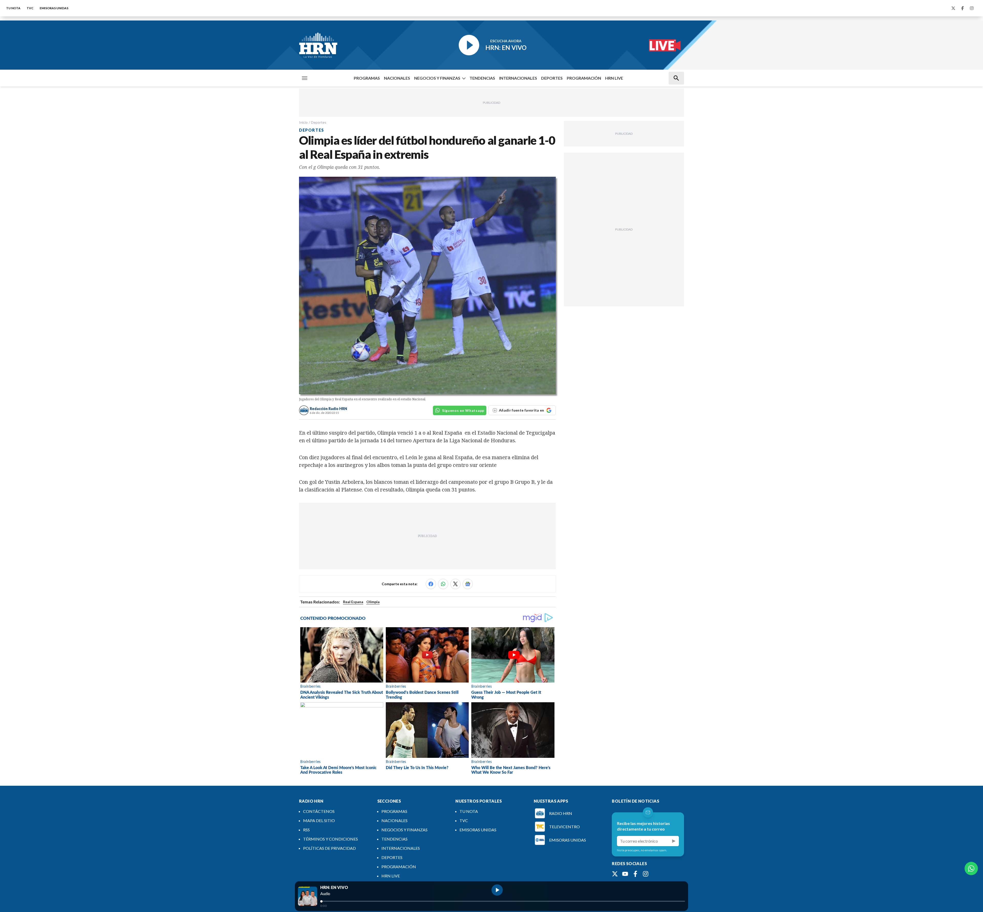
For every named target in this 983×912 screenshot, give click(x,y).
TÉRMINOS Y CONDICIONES (330, 838)
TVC (30, 8)
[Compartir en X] (455, 584)
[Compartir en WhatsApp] (443, 584)
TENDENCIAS (482, 78)
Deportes (318, 122)
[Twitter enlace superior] (953, 8)
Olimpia (373, 602)
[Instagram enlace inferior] (646, 874)
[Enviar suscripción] (674, 841)
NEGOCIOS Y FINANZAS (437, 78)
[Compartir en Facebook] (431, 584)
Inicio (303, 122)
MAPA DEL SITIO (319, 820)
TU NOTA (13, 8)
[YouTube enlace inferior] (625, 874)
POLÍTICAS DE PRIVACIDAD (329, 848)
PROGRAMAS (367, 78)
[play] (497, 890)
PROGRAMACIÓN (584, 78)
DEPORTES (552, 78)
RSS (306, 829)
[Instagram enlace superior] (972, 8)
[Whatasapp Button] (971, 868)
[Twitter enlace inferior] (615, 874)
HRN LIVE (614, 78)
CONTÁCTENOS (319, 811)
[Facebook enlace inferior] (635, 874)
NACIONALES (397, 78)
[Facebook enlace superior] (962, 8)
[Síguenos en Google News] (468, 584)
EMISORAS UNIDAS (54, 8)
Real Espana (353, 602)
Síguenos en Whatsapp (463, 410)
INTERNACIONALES (518, 78)
